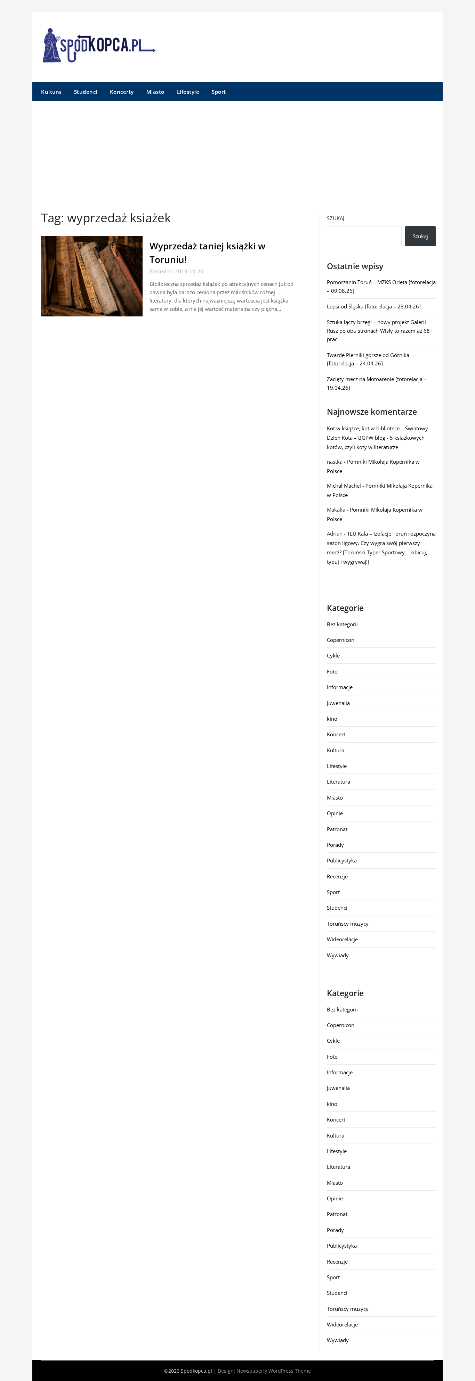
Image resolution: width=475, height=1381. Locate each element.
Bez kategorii (342, 624)
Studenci (85, 91)
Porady (335, 844)
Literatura (338, 781)
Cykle (333, 655)
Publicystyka (342, 860)
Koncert (336, 734)
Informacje (340, 687)
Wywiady (338, 955)
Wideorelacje (342, 939)
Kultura (51, 91)
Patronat (337, 829)
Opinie (335, 813)
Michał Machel (344, 485)
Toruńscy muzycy (348, 923)
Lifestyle (188, 91)
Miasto (155, 91)
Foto (332, 671)
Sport (219, 91)
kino (332, 718)
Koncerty (122, 91)
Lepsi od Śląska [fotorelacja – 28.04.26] (374, 306)
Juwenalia (338, 703)
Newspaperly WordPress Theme (273, 1370)
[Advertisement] (237, 153)
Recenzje (337, 876)
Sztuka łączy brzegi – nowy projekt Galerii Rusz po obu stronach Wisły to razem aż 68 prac (378, 330)
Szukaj (335, 218)
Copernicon (340, 639)
